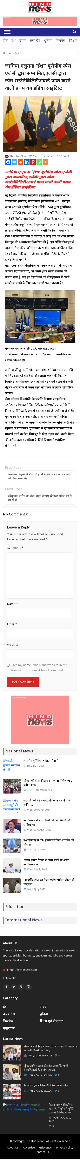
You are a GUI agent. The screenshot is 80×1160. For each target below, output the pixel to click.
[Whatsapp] (39, 162)
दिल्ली (18, 53)
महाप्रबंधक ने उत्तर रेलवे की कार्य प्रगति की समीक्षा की (46, 823)
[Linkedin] (27, 162)
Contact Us (42, 1152)
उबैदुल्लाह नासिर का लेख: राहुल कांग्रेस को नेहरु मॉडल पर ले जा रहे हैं (40, 498)
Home (7, 53)
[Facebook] (8, 162)
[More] (45, 162)
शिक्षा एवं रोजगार (51, 1021)
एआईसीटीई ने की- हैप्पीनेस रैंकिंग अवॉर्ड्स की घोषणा (48, 843)
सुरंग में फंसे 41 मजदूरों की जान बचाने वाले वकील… (46, 803)
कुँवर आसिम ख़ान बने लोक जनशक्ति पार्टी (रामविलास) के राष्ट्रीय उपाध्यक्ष (46, 1068)
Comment (15, 548)
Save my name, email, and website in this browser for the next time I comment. (39, 667)
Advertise (29, 1147)
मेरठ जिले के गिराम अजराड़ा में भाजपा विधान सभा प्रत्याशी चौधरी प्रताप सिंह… (50, 1049)
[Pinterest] (33, 162)
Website (12, 645)
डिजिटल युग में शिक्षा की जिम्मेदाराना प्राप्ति (46, 1086)
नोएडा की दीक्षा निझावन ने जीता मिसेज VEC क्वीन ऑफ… (47, 783)
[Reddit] (20, 162)
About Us (12, 1147)
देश (13, 41)
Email (12, 624)
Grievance (45, 1147)
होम (5, 41)
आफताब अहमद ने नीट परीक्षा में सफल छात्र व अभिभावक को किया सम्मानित (39, 477)
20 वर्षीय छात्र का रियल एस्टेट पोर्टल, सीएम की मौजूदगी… (49, 882)
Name (12, 604)
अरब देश (35, 41)
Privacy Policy (64, 1147)
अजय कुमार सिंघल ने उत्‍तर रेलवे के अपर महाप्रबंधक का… (46, 863)
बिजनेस (60, 41)
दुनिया (48, 41)
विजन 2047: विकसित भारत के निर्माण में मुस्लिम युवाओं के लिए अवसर (62, 1109)
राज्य (22, 41)
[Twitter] (14, 162)
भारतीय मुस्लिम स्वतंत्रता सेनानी (40, 761)
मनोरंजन (9, 1028)
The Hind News (19, 156)
